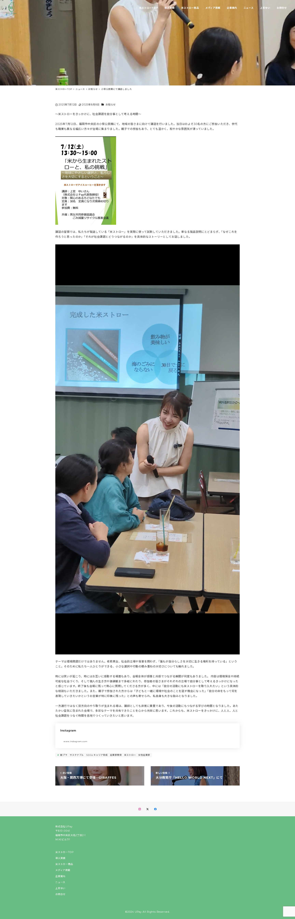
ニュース (60, 882)
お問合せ (60, 894)
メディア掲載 (62, 870)
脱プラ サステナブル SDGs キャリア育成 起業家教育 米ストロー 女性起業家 (105, 755)
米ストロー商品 (64, 864)
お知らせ (111, 104)
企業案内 (60, 876)
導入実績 (60, 858)
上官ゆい (60, 888)
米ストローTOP (64, 852)
